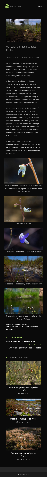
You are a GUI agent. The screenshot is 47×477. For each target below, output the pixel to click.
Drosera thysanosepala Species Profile (23, 388)
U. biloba (23, 144)
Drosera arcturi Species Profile (23, 418)
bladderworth (15, 324)
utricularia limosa (22, 326)
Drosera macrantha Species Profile (23, 454)
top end (31, 324)
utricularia (10, 326)
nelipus (24, 324)
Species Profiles (26, 57)
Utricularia (36, 57)
